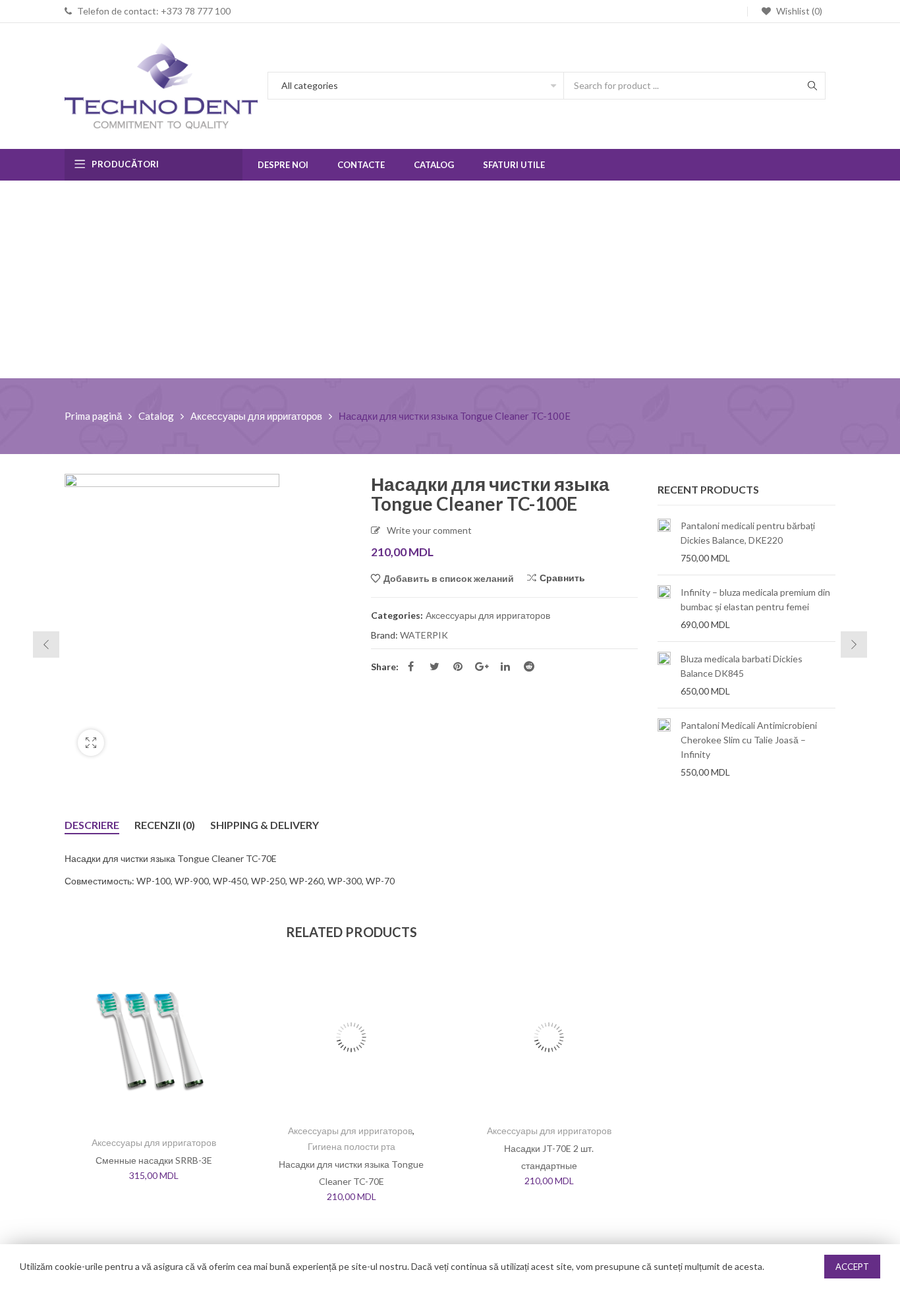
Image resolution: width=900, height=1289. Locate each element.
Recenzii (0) (164, 824)
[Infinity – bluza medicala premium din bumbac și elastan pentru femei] (664, 608)
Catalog (156, 416)
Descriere (92, 824)
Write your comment (429, 530)
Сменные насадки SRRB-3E (154, 1160)
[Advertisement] (450, 279)
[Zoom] (91, 743)
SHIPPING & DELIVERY (264, 824)
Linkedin (505, 666)
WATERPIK (424, 635)
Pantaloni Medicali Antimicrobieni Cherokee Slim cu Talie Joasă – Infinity (749, 740)
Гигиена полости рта (351, 1146)
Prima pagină (93, 416)
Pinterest (458, 666)
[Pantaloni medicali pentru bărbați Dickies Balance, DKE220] (664, 542)
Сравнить (562, 578)
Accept (852, 1266)
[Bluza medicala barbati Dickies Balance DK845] (664, 675)
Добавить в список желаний (448, 578)
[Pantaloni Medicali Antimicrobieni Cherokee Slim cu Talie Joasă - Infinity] (664, 748)
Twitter (434, 666)
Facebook (410, 666)
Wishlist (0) (798, 10)
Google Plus (482, 666)
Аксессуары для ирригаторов (256, 416)
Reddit (529, 666)
